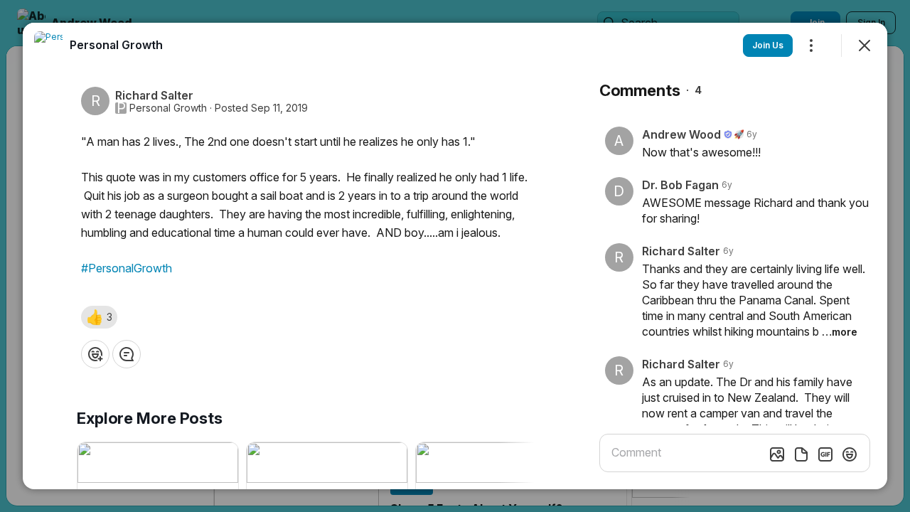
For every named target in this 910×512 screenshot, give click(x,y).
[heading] (116, 45)
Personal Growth (168, 108)
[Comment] (126, 354)
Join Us (767, 45)
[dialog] (455, 256)
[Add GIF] (825, 454)
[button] (99, 317)
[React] (95, 354)
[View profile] (48, 45)
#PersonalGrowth (126, 268)
